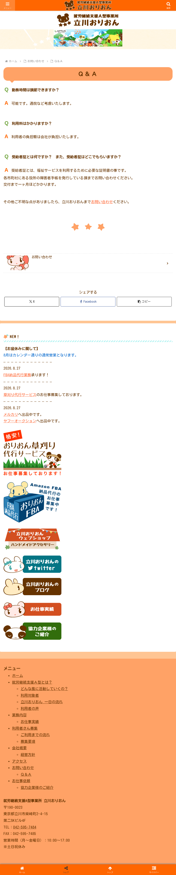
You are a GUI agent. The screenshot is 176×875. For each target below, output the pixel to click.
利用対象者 (30, 695)
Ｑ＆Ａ (26, 774)
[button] (144, 302)
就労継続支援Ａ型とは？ (32, 682)
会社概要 (19, 748)
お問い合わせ (102, 202)
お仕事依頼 (21, 781)
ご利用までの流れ (35, 735)
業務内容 (19, 715)
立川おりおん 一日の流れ (42, 702)
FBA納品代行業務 (17, 375)
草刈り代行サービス (19, 394)
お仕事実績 (30, 721)
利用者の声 (30, 708)
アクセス (19, 761)
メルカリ (10, 414)
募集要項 (28, 741)
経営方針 (28, 754)
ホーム (17, 675)
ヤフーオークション (19, 421)
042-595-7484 (24, 827)
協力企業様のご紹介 (37, 787)
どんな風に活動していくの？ (44, 689)
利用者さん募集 (25, 728)
